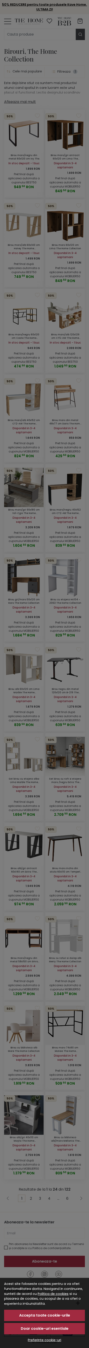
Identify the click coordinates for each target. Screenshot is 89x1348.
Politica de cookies (53, 1294)
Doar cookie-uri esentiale (44, 1328)
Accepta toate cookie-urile (44, 1315)
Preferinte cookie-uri (44, 1340)
